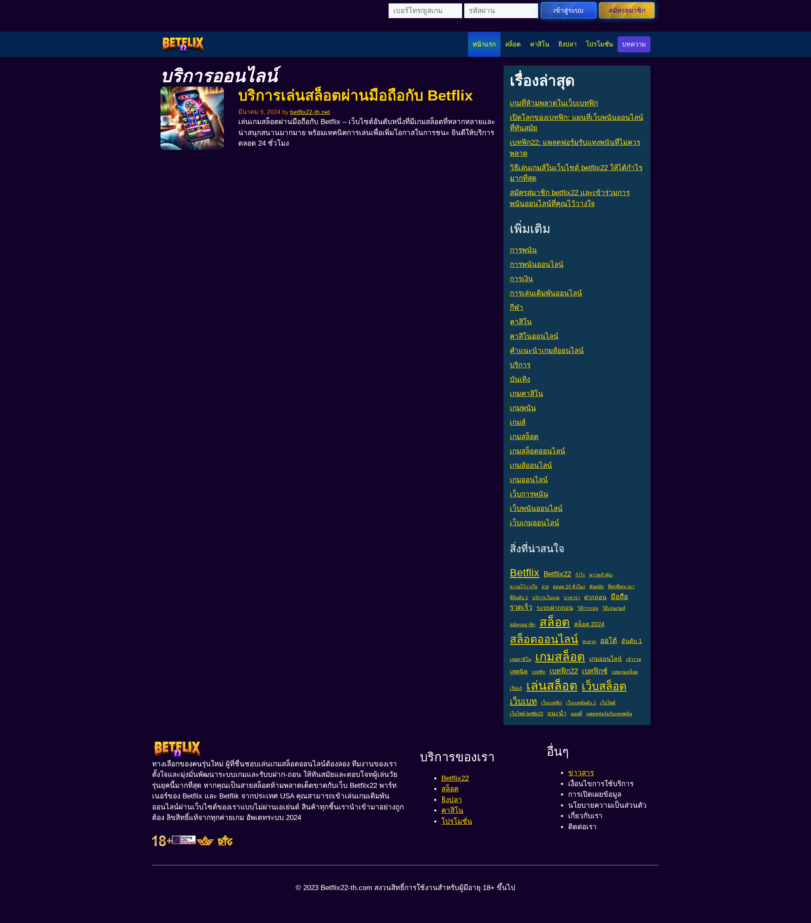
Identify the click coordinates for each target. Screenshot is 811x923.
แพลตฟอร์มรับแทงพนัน (609, 713)
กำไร (580, 574)
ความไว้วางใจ (523, 586)
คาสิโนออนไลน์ (534, 336)
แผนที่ (576, 713)
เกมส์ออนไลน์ (531, 466)
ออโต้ (608, 640)
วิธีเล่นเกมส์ (614, 608)
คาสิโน (539, 44)
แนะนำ (556, 713)
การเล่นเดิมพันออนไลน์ (546, 293)
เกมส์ (517, 422)
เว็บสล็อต (604, 686)
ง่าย (545, 586)
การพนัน (523, 250)
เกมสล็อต (524, 437)
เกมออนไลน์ (529, 480)
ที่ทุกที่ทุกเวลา (621, 586)
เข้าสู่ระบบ (568, 10)
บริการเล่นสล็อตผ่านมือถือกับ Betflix (355, 95)
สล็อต (513, 44)
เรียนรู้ (516, 688)
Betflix (524, 572)
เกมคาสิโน (526, 394)
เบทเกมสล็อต (625, 671)
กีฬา (516, 308)
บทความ (634, 44)
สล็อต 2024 (589, 624)
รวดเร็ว (521, 607)
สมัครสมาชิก (627, 10)
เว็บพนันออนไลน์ (536, 509)
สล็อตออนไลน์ (544, 639)
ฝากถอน (595, 597)
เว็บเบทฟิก (551, 702)
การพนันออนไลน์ (536, 265)
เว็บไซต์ (607, 702)
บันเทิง (520, 379)
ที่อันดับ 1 (519, 597)
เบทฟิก (538, 671)
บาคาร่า (572, 597)
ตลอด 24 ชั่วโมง (569, 586)
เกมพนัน (523, 408)
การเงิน (521, 279)
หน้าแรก (484, 44)
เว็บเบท (523, 701)
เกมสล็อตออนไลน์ (537, 451)
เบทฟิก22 (564, 671)
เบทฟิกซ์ (594, 671)
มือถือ (619, 596)
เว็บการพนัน (529, 494)
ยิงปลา (567, 44)
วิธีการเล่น (587, 608)
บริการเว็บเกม (546, 597)
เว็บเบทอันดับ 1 (581, 702)
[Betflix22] (183, 44)
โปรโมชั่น (599, 44)
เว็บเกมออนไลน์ (534, 523)
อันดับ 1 (631, 641)
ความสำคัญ (600, 574)
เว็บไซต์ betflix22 (526, 713)
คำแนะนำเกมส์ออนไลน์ (547, 351)
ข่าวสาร (581, 773)
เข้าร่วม (633, 659)
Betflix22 (557, 574)
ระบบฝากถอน (554, 607)
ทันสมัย (596, 586)
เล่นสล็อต (551, 685)
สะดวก (589, 641)
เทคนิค (519, 671)
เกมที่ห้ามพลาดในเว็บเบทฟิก (554, 103)
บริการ (520, 365)
